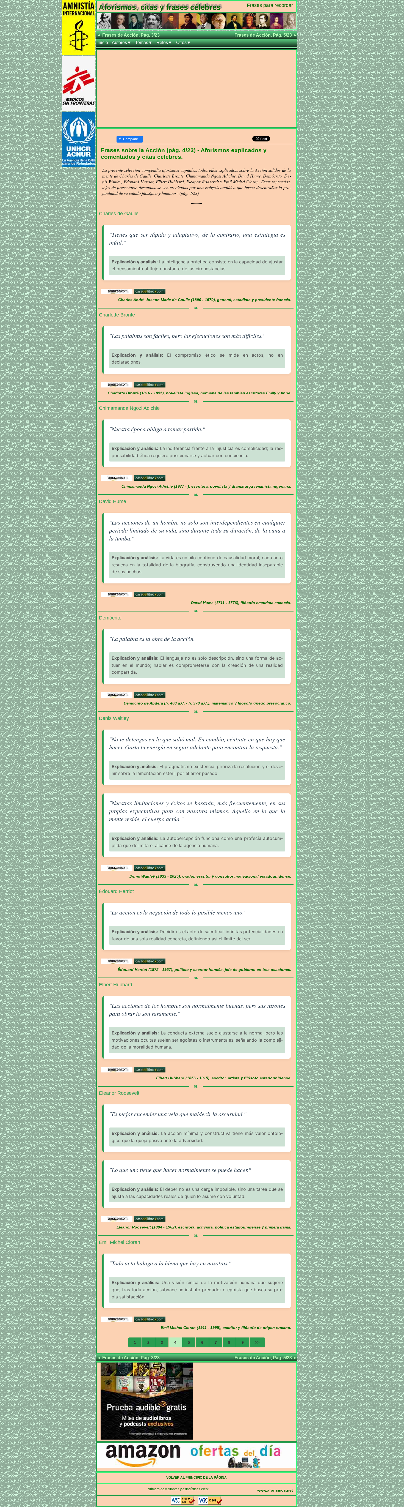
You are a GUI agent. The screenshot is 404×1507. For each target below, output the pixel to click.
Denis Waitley (114, 718)
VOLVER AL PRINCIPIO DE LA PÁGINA (196, 1477)
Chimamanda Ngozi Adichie (129, 408)
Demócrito (110, 618)
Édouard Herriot (116, 891)
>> (257, 1342)
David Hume (112, 501)
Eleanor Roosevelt (119, 1093)
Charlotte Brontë (117, 315)
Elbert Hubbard (115, 984)
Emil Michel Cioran (119, 1242)
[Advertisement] (196, 88)
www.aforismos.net (275, 1490)
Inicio (103, 42)
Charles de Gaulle (119, 213)
